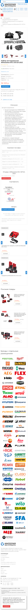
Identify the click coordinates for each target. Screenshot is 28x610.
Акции (2, 568)
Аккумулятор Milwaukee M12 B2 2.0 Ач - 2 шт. (12, 159)
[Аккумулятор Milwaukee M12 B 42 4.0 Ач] (11, 267)
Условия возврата (5, 557)
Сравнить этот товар (7, 99)
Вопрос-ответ (4, 573)
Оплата (2, 560)
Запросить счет (5, 71)
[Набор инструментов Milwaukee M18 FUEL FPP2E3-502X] (7, 298)
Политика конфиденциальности (8, 562)
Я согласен (6, 606)
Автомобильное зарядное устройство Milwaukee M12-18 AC (14, 246)
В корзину (5, 253)
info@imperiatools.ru (7, 581)
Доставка (3, 559)
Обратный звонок (22, 4)
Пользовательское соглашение (8, 564)
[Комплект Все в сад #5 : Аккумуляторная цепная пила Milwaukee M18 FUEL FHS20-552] (7, 317)
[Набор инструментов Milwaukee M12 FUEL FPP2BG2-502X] (7, 335)
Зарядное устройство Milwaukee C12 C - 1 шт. (12, 161)
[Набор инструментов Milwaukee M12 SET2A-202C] (6, 56)
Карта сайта (3, 570)
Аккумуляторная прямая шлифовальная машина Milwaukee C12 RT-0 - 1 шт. (13, 167)
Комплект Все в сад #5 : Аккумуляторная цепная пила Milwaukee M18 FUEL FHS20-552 (20, 314)
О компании (3, 555)
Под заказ (6, 86)
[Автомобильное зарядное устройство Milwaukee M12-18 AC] (14, 237)
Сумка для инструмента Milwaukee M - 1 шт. (12, 164)
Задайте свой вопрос (8, 209)
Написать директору (8, 11)
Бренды (2, 572)
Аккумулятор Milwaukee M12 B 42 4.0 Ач (11, 275)
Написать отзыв (10, 66)
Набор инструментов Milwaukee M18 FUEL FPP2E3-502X (19, 295)
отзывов (3, 66)
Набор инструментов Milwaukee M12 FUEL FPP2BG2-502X (19, 333)
